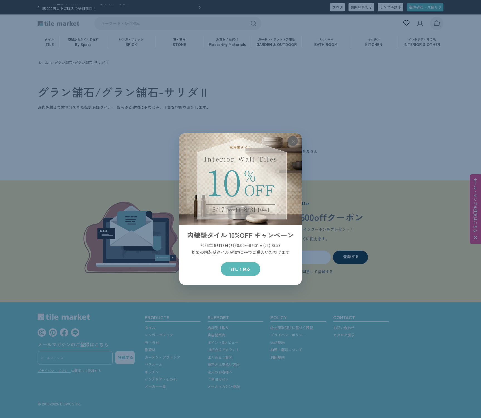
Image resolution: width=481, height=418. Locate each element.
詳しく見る (240, 269)
